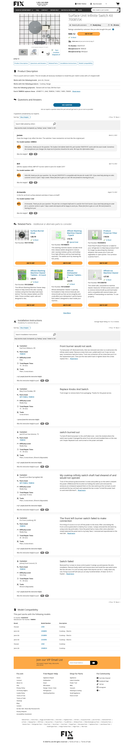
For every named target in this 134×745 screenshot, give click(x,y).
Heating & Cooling (75, 690)
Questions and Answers (38, 63)
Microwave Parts (82, 724)
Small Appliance (75, 693)
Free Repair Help (50, 674)
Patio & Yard (74, 695)
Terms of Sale (21, 698)
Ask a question (67, 105)
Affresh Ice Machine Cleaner (110, 272)
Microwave (46, 685)
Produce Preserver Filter (110, 232)
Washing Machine (49, 693)
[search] (118, 9)
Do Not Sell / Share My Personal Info (27, 709)
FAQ (37, 10)
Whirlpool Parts (78, 722)
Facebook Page (104, 681)
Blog (80, 10)
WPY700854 (24, 397)
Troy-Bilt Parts (68, 722)
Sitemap (19, 701)
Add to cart (89, 34)
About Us (19, 683)
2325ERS (44, 640)
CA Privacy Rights (22, 690)
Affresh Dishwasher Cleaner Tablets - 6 (74, 274)
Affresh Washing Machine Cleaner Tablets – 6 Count (38, 273)
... (75, 91)
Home (18, 678)
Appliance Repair (48, 678)
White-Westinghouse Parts (91, 722)
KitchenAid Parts (106, 719)
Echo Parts (59, 719)
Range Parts (72, 724)
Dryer (45, 683)
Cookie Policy (21, 693)
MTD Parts (40, 722)
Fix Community (103, 674)
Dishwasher (47, 680)
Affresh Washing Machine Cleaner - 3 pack (74, 233)
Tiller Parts (84, 726)
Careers (19, 706)
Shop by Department (23, 10)
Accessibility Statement (24, 714)
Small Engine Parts (52, 726)
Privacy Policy (21, 688)
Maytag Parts (32, 722)
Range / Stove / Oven (49, 688)
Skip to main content (67, 8)
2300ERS (44, 631)
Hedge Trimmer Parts (65, 726)
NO (35, 154)
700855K (22, 354)
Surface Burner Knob (37, 232)
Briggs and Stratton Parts (47, 719)
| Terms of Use (73, 742)
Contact (44, 10)
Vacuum (72, 688)
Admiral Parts (25, 719)
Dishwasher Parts (106, 722)
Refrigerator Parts (37, 724)
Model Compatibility (85, 63)
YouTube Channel (104, 678)
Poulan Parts (58, 722)
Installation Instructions (68, 63)
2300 (42, 627)
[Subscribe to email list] (94, 663)
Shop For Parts (76, 674)
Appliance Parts (93, 724)
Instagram (102, 687)
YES (31, 154)
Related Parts (53, 63)
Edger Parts (76, 726)
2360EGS (44, 648)
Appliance (73, 678)
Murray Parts (49, 722)
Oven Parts (64, 724)
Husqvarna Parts (85, 719)
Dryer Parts (47, 724)
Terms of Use (21, 695)
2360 (42, 644)
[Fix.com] (20, 3)
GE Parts (76, 719)
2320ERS (44, 635)
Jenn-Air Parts (96, 719)
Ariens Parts (34, 719)
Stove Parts (56, 724)
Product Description (21, 63)
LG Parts (24, 722)
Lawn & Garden (74, 680)
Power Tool (73, 683)
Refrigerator (47, 690)
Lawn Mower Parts (105, 724)
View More (67, 313)
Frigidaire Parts (68, 719)
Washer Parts (26, 724)
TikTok (101, 684)
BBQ (71, 685)
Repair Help (55, 10)
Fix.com (19, 674)
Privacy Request (22, 711)
